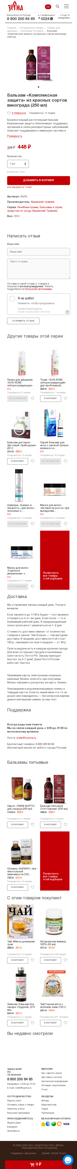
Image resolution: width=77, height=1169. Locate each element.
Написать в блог (16, 1109)
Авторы (45, 1101)
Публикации (47, 1113)
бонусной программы (38, 289)
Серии (44, 1109)
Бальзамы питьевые (32, 31)
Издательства (49, 1105)
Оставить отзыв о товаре (20, 1105)
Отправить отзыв (23, 321)
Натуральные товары (31, 28)
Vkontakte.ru (13, 1131)
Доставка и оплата (51, 1077)
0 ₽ (48, 7)
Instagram (12, 1127)
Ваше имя (13, 244)
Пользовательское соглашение (39, 1148)
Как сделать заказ (51, 1073)
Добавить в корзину (38, 180)
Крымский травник (43, 202)
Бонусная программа (18, 1113)
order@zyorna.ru (26, 738)
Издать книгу (14, 1101)
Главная (11, 28)
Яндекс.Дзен (14, 1123)
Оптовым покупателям (53, 1086)
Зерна (15, 6)
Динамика (30, 1153)
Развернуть (14, 136)
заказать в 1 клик (22, 187)
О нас (44, 1090)
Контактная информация (54, 1081)
